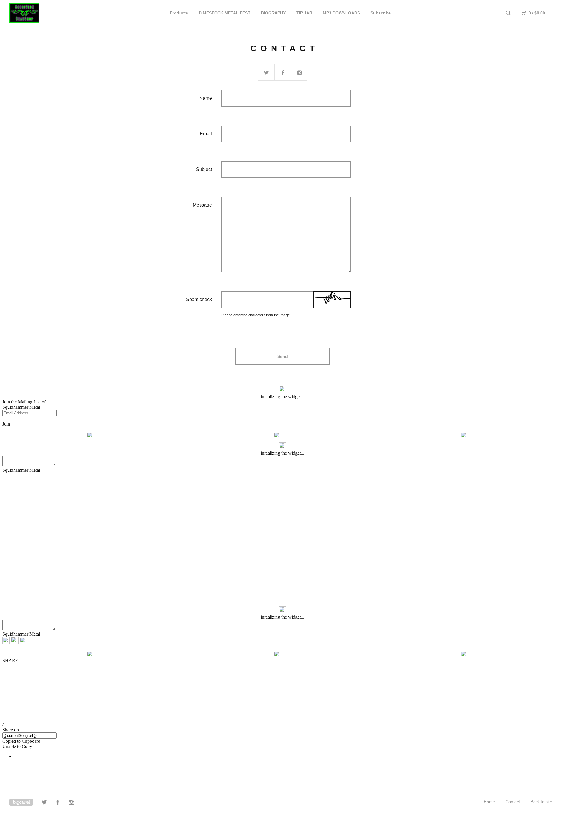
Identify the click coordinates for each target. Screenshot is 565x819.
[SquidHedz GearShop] (40, 13)
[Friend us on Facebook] (283, 72)
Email (206, 133)
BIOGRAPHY (273, 13)
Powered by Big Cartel (21, 802)
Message (202, 204)
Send (282, 356)
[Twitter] (44, 803)
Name (205, 98)
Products (179, 13)
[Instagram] (71, 803)
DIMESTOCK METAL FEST (224, 13)
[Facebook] (58, 803)
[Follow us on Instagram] (299, 72)
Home (489, 801)
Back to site (541, 801)
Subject (204, 169)
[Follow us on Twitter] (266, 72)
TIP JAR (304, 13)
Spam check (199, 299)
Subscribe (380, 13)
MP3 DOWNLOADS (341, 13)
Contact (513, 801)
